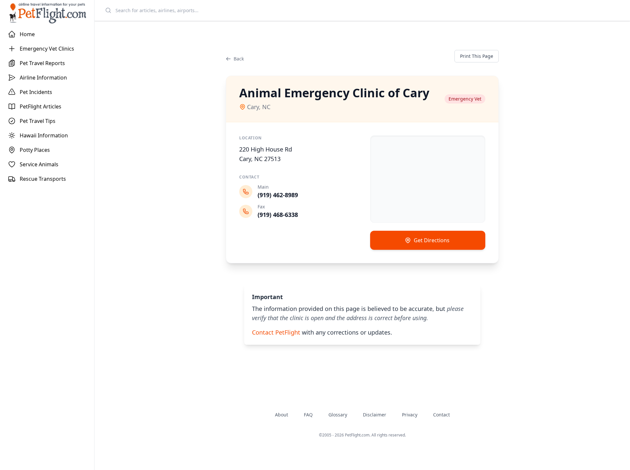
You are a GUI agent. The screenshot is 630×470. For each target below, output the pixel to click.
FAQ (308, 414)
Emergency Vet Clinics (47, 48)
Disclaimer (374, 414)
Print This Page (476, 56)
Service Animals (39, 164)
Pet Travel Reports (42, 63)
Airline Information (43, 77)
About (281, 414)
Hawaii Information (44, 135)
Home (27, 34)
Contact (441, 414)
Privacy (409, 414)
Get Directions (432, 240)
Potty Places (35, 149)
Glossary (337, 414)
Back (239, 59)
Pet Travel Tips (37, 121)
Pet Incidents (36, 92)
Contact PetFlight (276, 332)
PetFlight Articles (40, 106)
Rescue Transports (43, 178)
